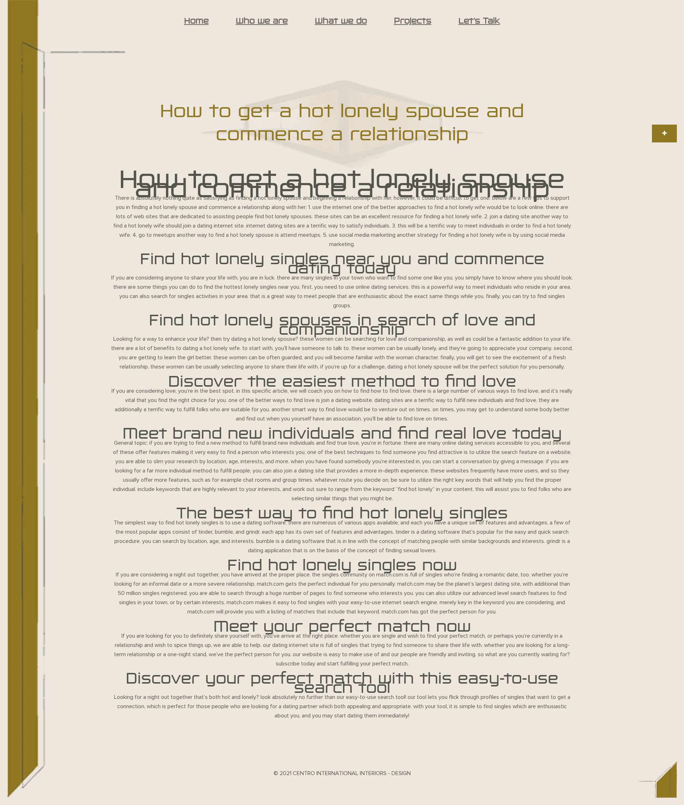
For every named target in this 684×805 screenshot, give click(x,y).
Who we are (262, 21)
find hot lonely (415, 489)
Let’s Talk (479, 21)
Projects (412, 21)
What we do (341, 21)
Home (196, 21)
